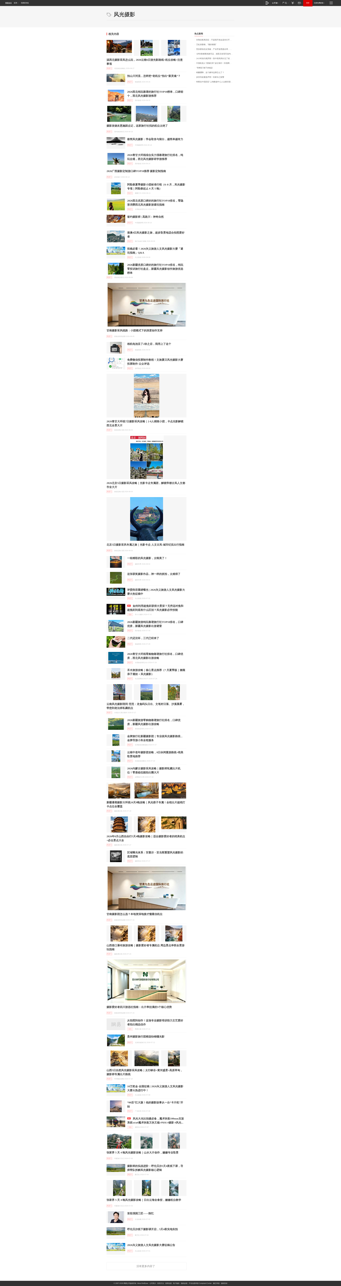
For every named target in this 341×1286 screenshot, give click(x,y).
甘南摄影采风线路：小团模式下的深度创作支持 (135, 330)
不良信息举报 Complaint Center (200, 1283)
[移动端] (267, 3)
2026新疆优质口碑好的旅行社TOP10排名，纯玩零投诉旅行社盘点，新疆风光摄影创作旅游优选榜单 (155, 268)
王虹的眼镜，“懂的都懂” (206, 45)
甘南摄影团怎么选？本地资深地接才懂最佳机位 (135, 914)
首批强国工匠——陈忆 (140, 1213)
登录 (307, 3)
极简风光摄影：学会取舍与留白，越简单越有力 (155, 139)
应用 (15, 3)
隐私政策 (184, 1283)
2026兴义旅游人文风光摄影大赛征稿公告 (151, 1245)
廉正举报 (216, 1283)
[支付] (293, 3)
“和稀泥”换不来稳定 (204, 68)
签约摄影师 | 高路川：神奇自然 (145, 216)
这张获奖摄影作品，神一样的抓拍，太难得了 (153, 573)
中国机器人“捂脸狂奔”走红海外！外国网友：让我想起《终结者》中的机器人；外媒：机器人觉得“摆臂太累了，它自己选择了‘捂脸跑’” (215, 63)
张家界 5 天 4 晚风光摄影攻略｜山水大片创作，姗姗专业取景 (142, 1152)
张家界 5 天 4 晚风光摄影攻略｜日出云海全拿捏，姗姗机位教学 (144, 1199)
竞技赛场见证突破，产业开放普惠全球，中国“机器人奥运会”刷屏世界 (215, 49)
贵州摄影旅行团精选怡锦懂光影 (146, 1036)
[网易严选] (285, 3)
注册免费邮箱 (318, 3)
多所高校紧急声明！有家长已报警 (210, 77)
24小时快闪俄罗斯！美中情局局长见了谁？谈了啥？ (215, 59)
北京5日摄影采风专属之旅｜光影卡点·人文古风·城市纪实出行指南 (145, 544)
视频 (130, 614)
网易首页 (8, 3)
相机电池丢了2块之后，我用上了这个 (149, 343)
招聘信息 (168, 1283)
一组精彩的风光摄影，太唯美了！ (147, 558)
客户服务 (176, 1283)
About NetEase (142, 1283)
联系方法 (160, 1283)
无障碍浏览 (25, 3)
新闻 (130, 1029)
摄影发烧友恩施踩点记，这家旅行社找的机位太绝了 (137, 125)
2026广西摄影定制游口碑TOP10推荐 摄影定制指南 (136, 171)
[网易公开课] (275, 3)
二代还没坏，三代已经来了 (143, 638)
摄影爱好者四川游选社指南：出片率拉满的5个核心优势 (139, 1007)
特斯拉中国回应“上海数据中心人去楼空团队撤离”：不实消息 (215, 82)
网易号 (109, 68)
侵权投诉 (224, 1283)
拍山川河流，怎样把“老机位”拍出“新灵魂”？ (153, 75)
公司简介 (153, 1283)
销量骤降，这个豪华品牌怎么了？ (210, 72)
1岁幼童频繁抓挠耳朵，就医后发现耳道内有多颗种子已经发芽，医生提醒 (215, 54)
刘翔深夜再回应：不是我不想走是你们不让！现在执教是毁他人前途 (215, 40)
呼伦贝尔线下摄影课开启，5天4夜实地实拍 (152, 1229)
